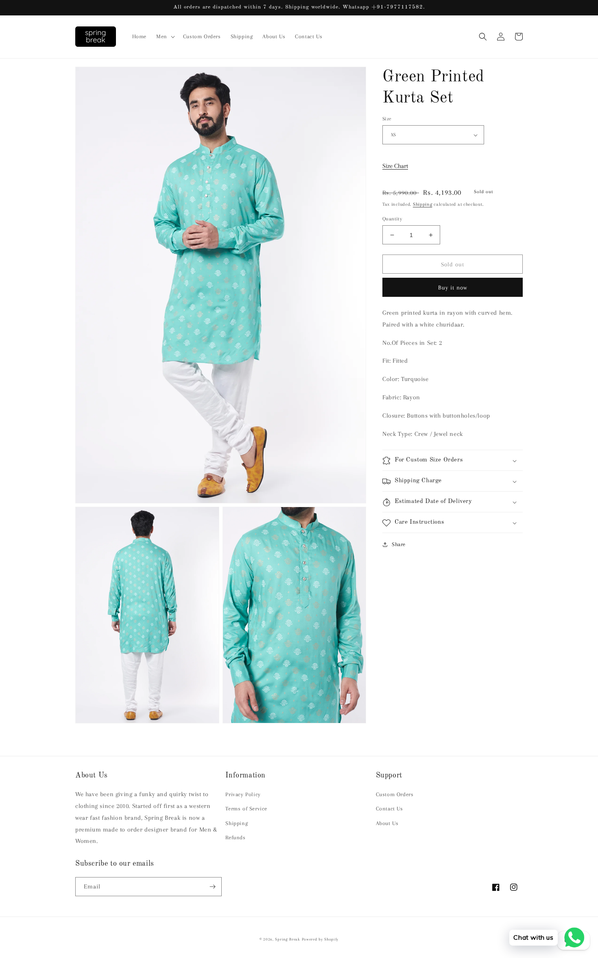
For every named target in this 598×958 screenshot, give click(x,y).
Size (387, 119)
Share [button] (399, 545)
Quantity (392, 219)
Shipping (422, 204)
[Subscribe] (212, 886)
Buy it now (452, 287)
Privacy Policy (242, 794)
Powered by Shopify (320, 939)
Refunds (235, 837)
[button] (164, 36)
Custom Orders (395, 794)
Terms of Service (246, 809)
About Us (387, 823)
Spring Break (287, 939)
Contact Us (389, 809)
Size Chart (395, 166)
